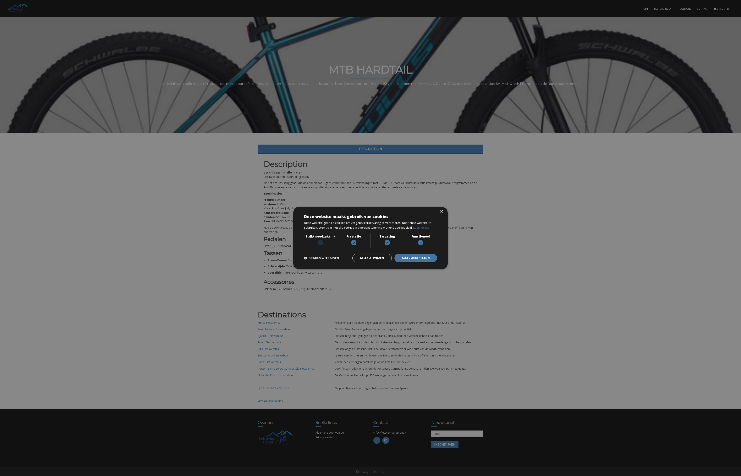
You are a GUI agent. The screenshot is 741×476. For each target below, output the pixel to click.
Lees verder (421, 227)
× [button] (441, 211)
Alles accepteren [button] (416, 258)
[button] (321, 258)
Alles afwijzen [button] (372, 258)
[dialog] (370, 238)
